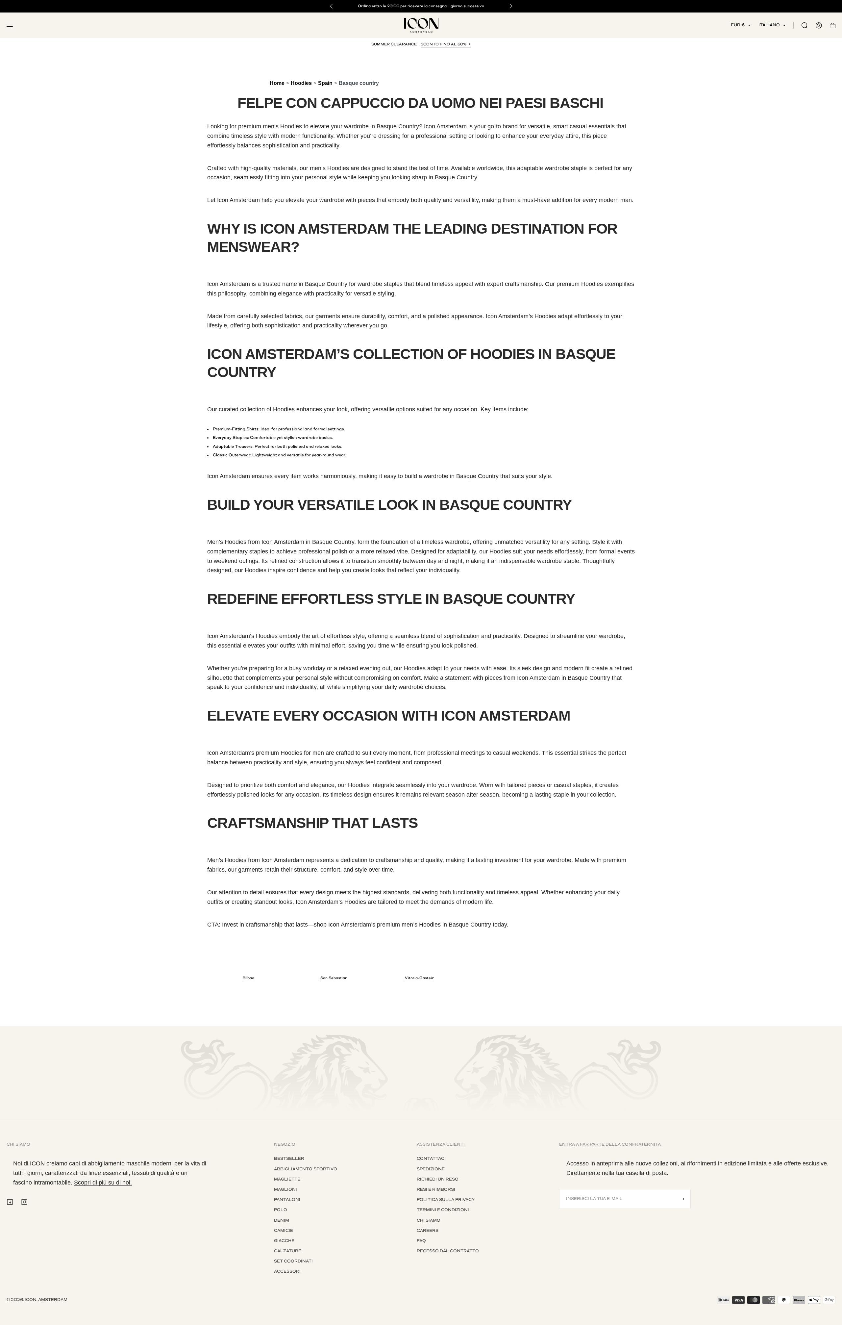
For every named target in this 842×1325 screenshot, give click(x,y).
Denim (281, 1220)
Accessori (287, 1271)
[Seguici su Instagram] (24, 1202)
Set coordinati (293, 1261)
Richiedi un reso (437, 1179)
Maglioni (285, 1189)
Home (277, 83)
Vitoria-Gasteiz (419, 978)
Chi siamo (428, 1220)
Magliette (287, 1179)
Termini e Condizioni (443, 1210)
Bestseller (289, 1158)
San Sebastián (333, 978)
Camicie (283, 1230)
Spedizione (431, 1169)
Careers (427, 1230)
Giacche (284, 1240)
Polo (280, 1210)
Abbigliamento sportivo (305, 1169)
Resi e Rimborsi (436, 1189)
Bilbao (248, 978)
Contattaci (431, 1158)
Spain (325, 83)
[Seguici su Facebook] (10, 1202)
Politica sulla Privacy (446, 1199)
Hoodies (301, 83)
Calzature (287, 1251)
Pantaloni (287, 1199)
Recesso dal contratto (448, 1251)
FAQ (421, 1240)
